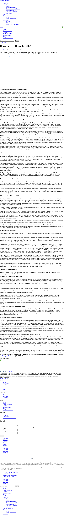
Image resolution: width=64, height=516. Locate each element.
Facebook (5, 448)
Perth (4, 444)
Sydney (5, 445)
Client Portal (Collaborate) (12, 24)
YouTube (5, 452)
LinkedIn (5, 449)
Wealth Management (8, 38)
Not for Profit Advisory (9, 33)
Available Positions (11, 7)
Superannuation (7, 35)
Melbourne (12, 372)
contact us (22, 54)
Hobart (5, 441)
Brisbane (5, 440)
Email (5, 431)
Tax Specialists (6, 356)
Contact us (5, 397)
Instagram (5, 451)
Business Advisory (7, 31)
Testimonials (6, 396)
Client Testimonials (11, 18)
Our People (6, 3)
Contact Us (3, 42)
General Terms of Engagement (10, 472)
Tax (4, 36)
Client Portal (9, 23)
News (4, 14)
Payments (8, 21)
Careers (5, 4)
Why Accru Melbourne (12, 10)
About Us (5, 16)
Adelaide (5, 438)
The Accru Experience (11, 11)
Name (4, 424)
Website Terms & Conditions (10, 475)
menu (1, 27)
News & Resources (8, 508)
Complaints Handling (8, 476)
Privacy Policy (6, 473)
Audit (4, 29)
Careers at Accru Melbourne (13, 9)
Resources (5, 20)
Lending (5, 32)
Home (1, 49)
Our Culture (9, 13)
